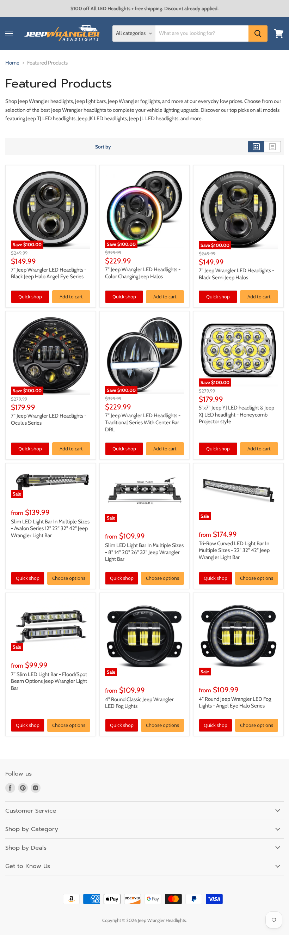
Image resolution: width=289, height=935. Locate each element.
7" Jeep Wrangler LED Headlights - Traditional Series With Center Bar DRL (142, 422)
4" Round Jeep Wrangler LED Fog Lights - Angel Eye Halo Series (235, 702)
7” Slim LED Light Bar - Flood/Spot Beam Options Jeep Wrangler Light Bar (49, 681)
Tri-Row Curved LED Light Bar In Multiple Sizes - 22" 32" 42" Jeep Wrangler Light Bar (234, 550)
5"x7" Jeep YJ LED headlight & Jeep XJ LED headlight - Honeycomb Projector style (236, 415)
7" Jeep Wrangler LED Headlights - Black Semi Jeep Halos (236, 274)
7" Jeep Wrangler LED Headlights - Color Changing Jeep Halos (142, 273)
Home (12, 63)
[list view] (272, 146)
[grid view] (256, 146)
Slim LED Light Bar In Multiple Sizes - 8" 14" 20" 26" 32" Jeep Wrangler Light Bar (144, 552)
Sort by (103, 147)
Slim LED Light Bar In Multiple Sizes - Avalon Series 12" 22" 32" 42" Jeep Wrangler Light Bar (50, 528)
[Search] (258, 33)
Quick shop (30, 296)
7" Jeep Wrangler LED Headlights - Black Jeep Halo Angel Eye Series (48, 273)
